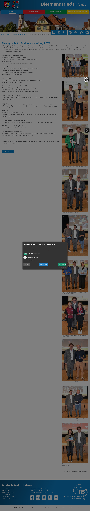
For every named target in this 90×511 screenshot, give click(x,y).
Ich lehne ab (26, 264)
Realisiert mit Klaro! (62, 267)
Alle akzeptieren (62, 264)
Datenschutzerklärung (44, 249)
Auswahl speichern (44, 264)
